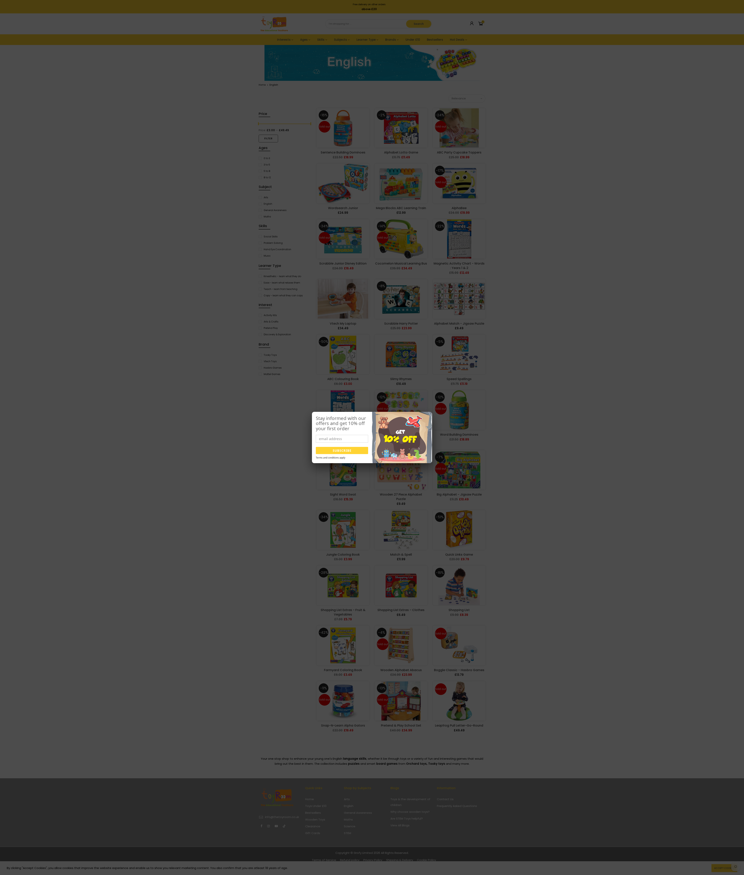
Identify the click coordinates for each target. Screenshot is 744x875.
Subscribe (342, 450)
